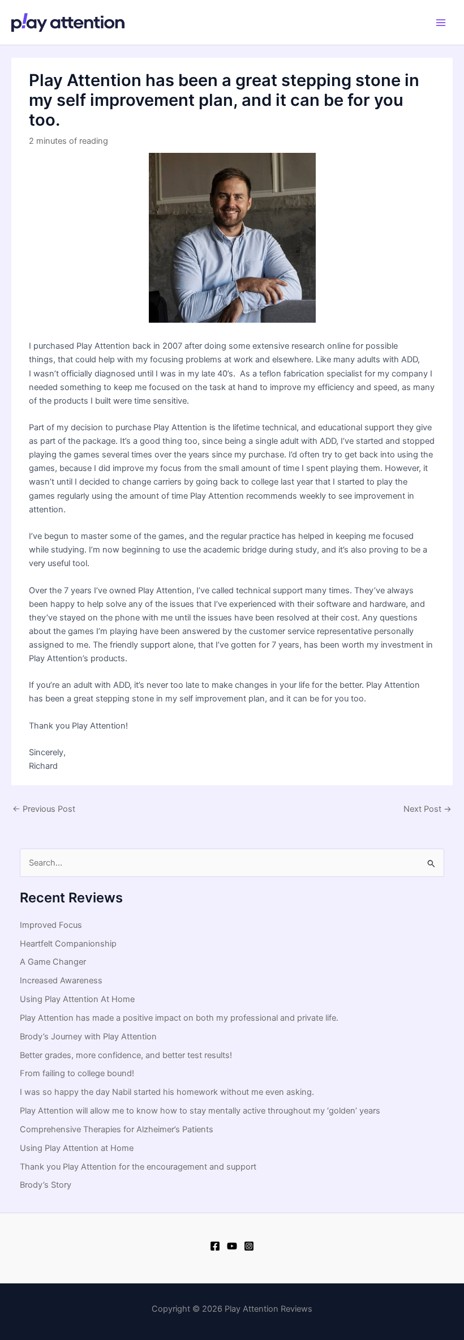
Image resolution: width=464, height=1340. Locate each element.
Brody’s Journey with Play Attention (88, 1036)
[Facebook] (215, 1246)
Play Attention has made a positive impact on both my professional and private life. (179, 1018)
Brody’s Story (45, 1185)
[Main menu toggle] (441, 23)
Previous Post (43, 809)
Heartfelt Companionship (68, 944)
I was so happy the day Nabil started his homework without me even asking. (167, 1092)
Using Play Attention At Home (77, 999)
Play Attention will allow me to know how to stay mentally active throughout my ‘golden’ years (200, 1111)
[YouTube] (232, 1246)
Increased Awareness (61, 980)
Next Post (427, 809)
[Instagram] (249, 1246)
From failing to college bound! (77, 1073)
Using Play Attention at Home (77, 1148)
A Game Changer (53, 962)
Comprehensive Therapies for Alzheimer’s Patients (116, 1129)
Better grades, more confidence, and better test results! (126, 1055)
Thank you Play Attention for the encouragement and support (138, 1167)
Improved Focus (51, 925)
